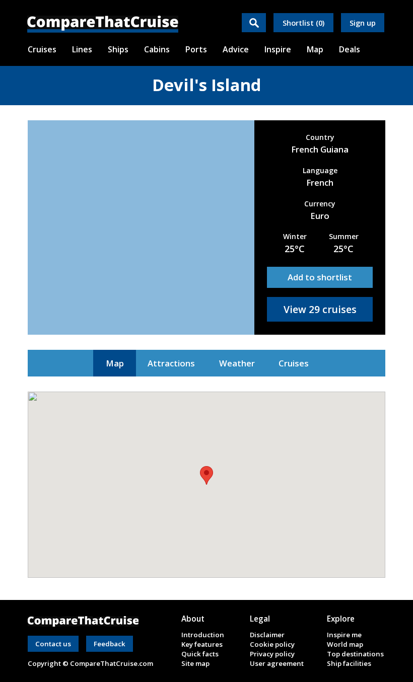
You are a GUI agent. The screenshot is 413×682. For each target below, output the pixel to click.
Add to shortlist (320, 277)
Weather (237, 363)
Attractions (171, 363)
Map (115, 363)
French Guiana (320, 149)
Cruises (294, 363)
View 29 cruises (320, 309)
